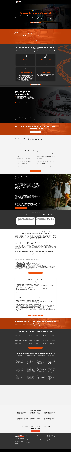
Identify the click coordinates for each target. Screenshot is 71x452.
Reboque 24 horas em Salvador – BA (49, 417)
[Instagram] (18, 445)
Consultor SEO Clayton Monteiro (42, 450)
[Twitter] (17, 445)
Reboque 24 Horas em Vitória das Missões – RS (49, 335)
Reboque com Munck (19, 360)
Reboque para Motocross (30, 380)
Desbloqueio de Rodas (30, 361)
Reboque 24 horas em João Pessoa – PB (35, 414)
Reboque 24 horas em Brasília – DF (21, 417)
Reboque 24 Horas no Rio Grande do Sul (27, 33)
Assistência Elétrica (29, 360)
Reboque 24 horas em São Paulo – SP (49, 419)
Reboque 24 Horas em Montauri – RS (20, 343)
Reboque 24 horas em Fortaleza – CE (35, 412)
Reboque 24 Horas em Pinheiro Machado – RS (21, 340)
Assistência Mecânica (30, 359)
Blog (51, 1)
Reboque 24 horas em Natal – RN (34, 419)
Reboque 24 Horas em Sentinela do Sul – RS (21, 337)
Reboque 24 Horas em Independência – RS (35, 338)
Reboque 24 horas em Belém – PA (21, 413)
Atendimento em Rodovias (31, 372)
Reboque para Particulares (31, 371)
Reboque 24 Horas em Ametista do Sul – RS (49, 338)
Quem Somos (39, 1)
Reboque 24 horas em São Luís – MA (49, 418)
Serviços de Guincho (45, 1)
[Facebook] (15, 445)
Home (35, 1)
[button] (35, 22)
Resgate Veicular (18, 361)
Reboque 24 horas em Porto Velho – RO (49, 412)
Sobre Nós (27, 438)
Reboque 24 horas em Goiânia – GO (35, 413)
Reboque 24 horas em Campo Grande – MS (22, 418)
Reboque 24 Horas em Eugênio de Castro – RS (49, 340)
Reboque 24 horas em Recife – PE (48, 413)
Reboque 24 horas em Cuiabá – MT (21, 419)
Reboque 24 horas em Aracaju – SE (21, 412)
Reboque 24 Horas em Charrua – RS (34, 343)
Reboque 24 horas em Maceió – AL (35, 417)
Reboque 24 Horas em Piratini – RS (20, 338)
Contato (54, 1)
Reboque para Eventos (30, 376)
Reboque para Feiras (30, 377)
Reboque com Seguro (51, 355)
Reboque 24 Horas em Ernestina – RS (48, 343)
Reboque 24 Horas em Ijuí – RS (19, 335)
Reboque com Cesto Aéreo (20, 359)
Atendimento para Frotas (30, 369)
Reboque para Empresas (30, 370)
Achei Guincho (24, 37)
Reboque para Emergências (31, 355)
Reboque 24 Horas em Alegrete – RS (34, 337)
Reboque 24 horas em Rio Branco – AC (49, 414)
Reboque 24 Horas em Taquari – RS (34, 340)
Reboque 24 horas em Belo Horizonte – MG (22, 414)
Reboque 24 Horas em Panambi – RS (34, 335)
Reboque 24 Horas (19, 33)
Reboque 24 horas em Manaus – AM (35, 418)
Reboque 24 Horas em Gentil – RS (48, 337)
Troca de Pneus (29, 362)
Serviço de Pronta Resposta (41, 376)
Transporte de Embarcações (20, 377)
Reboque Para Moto (19, 356)
